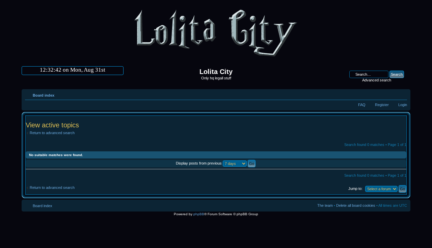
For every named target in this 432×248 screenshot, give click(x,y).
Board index (43, 95)
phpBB (198, 214)
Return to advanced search (52, 133)
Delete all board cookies (355, 205)
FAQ (362, 105)
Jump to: (355, 189)
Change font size (402, 94)
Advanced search (376, 80)
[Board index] (216, 59)
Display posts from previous (199, 163)
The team (325, 205)
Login (402, 105)
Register (382, 105)
